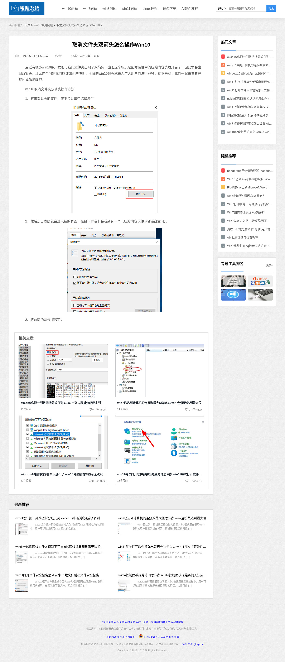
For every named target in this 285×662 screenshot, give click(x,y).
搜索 (271, 8)
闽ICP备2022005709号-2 (120, 637)
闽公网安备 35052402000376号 (161, 637)
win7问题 (90, 8)
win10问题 (70, 8)
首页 (27, 25)
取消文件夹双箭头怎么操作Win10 (78, 25)
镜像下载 (169, 8)
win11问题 (129, 8)
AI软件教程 (190, 8)
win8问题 (109, 8)
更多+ (269, 265)
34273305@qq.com (193, 644)
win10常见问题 (43, 25)
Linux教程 (149, 8)
